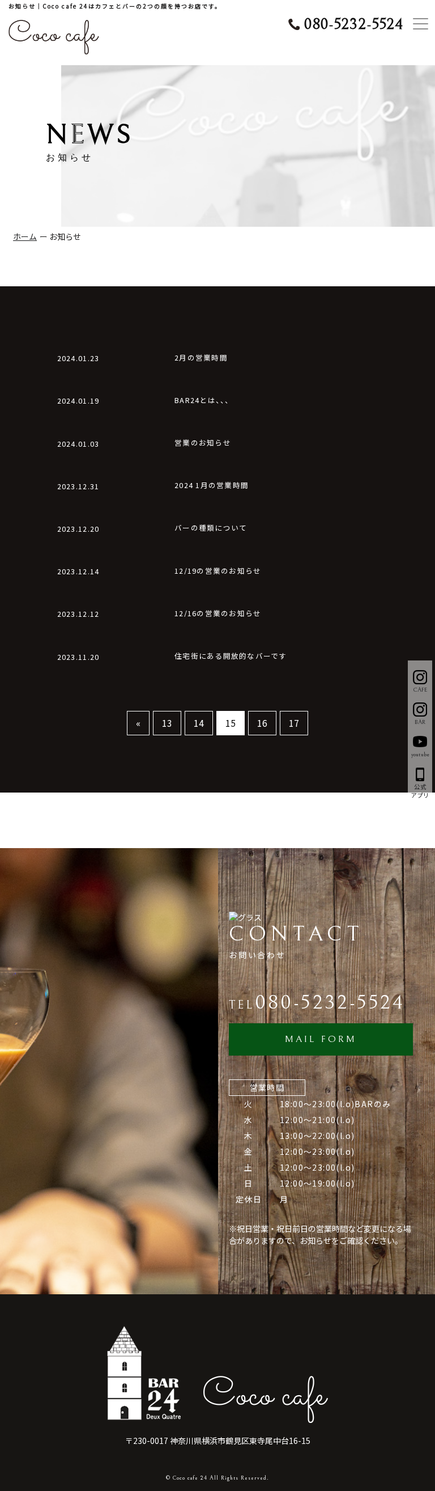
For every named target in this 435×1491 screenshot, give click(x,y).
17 (294, 723)
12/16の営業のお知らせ (217, 613)
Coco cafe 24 (190, 1478)
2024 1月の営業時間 (211, 485)
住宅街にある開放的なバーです (230, 656)
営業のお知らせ (202, 443)
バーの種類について (210, 528)
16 (262, 723)
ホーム (25, 236)
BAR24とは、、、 (203, 400)
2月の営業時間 (201, 358)
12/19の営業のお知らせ (217, 571)
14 (199, 723)
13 (167, 723)
